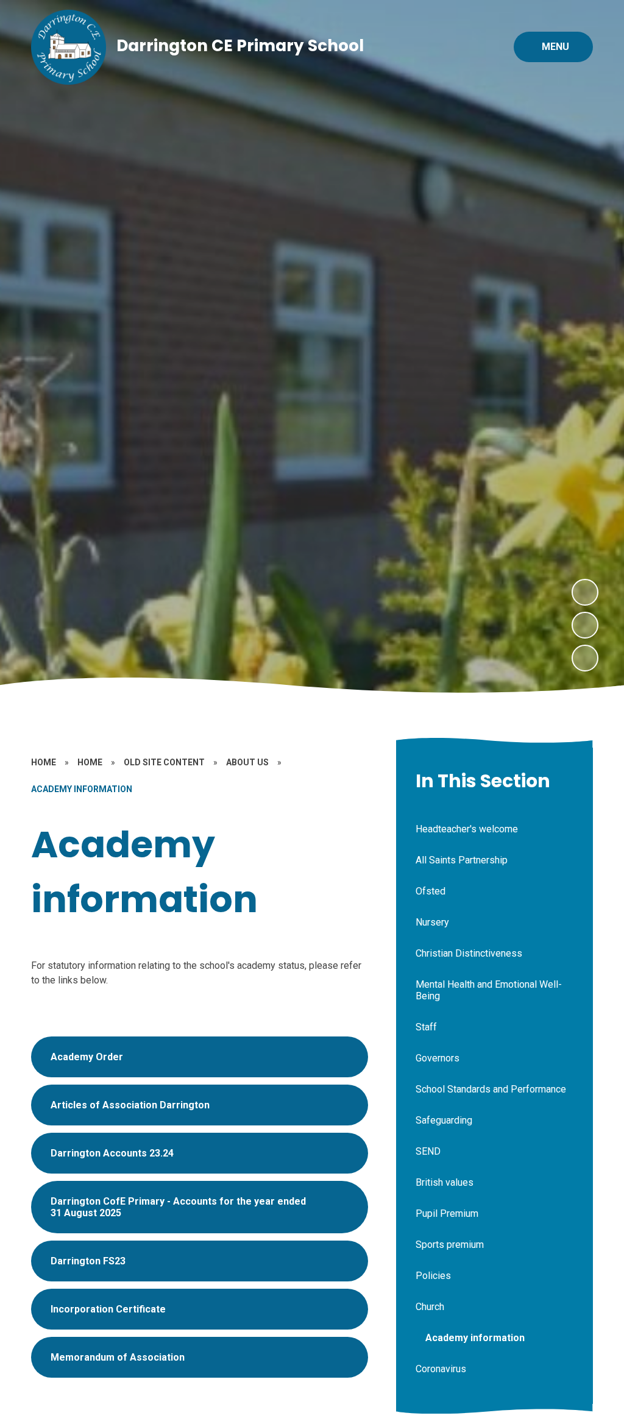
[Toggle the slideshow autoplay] (585, 658)
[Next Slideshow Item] (585, 592)
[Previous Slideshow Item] (585, 625)
